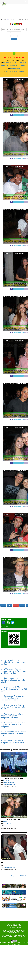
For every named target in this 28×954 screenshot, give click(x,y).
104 (15, 869)
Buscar (13, 39)
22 (15, 828)
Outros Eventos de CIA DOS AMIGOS (14, 71)
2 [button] (9, 605)
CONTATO (18, 927)
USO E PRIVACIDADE (14, 926)
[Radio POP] (14, 892)
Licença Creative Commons (18, 943)
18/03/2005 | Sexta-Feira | (7, 869)
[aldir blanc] (14, 899)
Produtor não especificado (9, 784)
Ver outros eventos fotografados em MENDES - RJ (14, 876)
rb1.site (23, 936)
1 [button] (3, 605)
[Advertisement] (14, 46)
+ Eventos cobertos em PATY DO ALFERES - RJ (14, 65)
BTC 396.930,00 (19, 19)
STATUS (4, 826)
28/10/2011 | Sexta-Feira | (7, 828)
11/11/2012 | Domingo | (7, 786)
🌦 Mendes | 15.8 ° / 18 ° (8, 19)
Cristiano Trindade (15, 68)
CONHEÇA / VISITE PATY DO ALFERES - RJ (14, 63)
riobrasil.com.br (7, 936)
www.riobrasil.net (19, 935)
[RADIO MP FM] (14, 905)
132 (15, 786)
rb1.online (16, 936)
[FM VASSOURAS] (14, 886)
